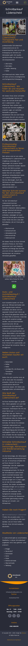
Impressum (18, 639)
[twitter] (10, 615)
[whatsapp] (14, 285)
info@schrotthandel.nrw (14, 592)
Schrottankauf (7, 406)
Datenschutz (10, 639)
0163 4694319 (14, 626)
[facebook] (14, 615)
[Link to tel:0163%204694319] (25, 2)
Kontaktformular (19, 411)
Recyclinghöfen (19, 489)
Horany (23, 633)
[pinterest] (18, 615)
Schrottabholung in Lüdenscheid (15, 514)
